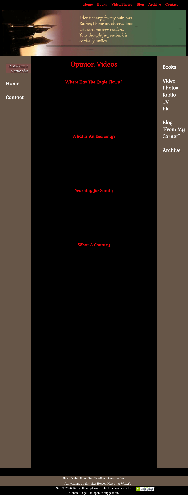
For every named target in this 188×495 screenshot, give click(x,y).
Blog (140, 4)
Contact (171, 4)
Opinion (74, 478)
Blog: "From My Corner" (174, 129)
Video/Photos (121, 4)
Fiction (83, 478)
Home (88, 4)
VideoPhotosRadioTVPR (170, 95)
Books (102, 4)
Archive (154, 4)
